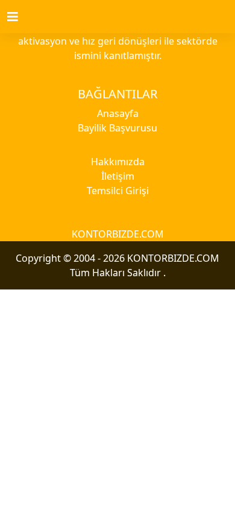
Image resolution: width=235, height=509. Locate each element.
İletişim (117, 176)
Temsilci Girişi (118, 190)
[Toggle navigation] (20, 16)
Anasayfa (118, 113)
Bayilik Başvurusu (117, 127)
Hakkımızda (118, 161)
